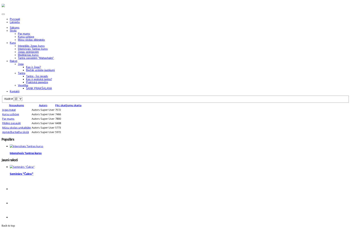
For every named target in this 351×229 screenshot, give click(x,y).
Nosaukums (16, 105)
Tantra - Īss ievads (37, 76)
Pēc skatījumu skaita (68, 105)
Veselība (23, 85)
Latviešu (15, 22)
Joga (21, 64)
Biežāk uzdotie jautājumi (40, 70)
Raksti (13, 61)
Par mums (24, 33)
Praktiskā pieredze (37, 82)
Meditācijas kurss (28, 54)
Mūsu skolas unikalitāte (16, 127)
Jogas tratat (9, 110)
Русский (15, 19)
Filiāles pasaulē (11, 123)
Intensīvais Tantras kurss (33, 48)
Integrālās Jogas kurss (31, 45)
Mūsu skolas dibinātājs (31, 39)
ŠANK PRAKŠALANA (39, 88)
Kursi (13, 42)
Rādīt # (8, 99)
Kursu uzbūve (26, 36)
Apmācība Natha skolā (15, 132)
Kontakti (15, 91)
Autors (43, 105)
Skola (13, 30)
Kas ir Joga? (33, 67)
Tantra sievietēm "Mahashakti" (36, 58)
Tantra (21, 73)
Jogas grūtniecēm (28, 51)
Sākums (15, 27)
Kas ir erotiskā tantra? (39, 79)
